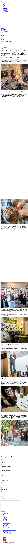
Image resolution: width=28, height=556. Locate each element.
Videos (4, 5)
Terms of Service (6, 523)
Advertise (5, 514)
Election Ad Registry (7, 521)
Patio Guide (5, 9)
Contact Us (5, 513)
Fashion (2, 28)
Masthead (5, 519)
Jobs (4, 516)
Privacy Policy (6, 524)
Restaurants (5, 10)
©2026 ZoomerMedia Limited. (9, 530)
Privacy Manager (7, 533)
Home (4, 3)
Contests (5, 8)
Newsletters (5, 518)
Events (4, 6)
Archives (5, 517)
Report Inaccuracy (4, 31)
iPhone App (5, 520)
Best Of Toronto (6, 4)
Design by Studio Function (8, 534)
